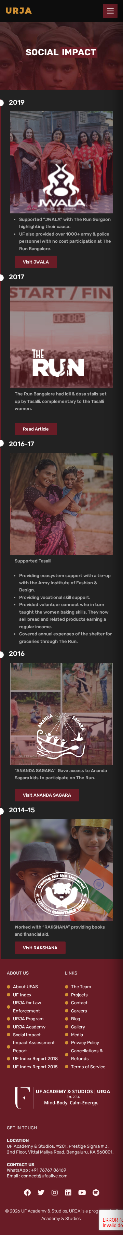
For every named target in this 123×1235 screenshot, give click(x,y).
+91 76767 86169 (48, 1170)
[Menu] (110, 11)
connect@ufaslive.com (44, 1175)
